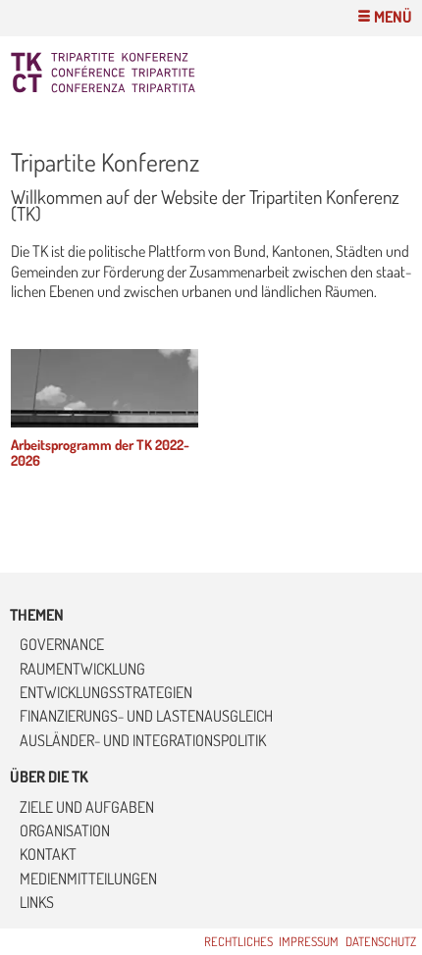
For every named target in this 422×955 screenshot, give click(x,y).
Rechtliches (238, 941)
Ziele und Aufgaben (87, 807)
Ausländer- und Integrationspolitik (143, 740)
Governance (62, 644)
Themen (37, 615)
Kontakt (48, 854)
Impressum (309, 941)
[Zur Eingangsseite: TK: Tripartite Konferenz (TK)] (153, 72)
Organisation (65, 830)
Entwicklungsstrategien (106, 692)
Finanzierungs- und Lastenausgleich (146, 716)
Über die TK (49, 776)
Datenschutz (380, 941)
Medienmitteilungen (88, 878)
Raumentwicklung (82, 669)
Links (37, 902)
